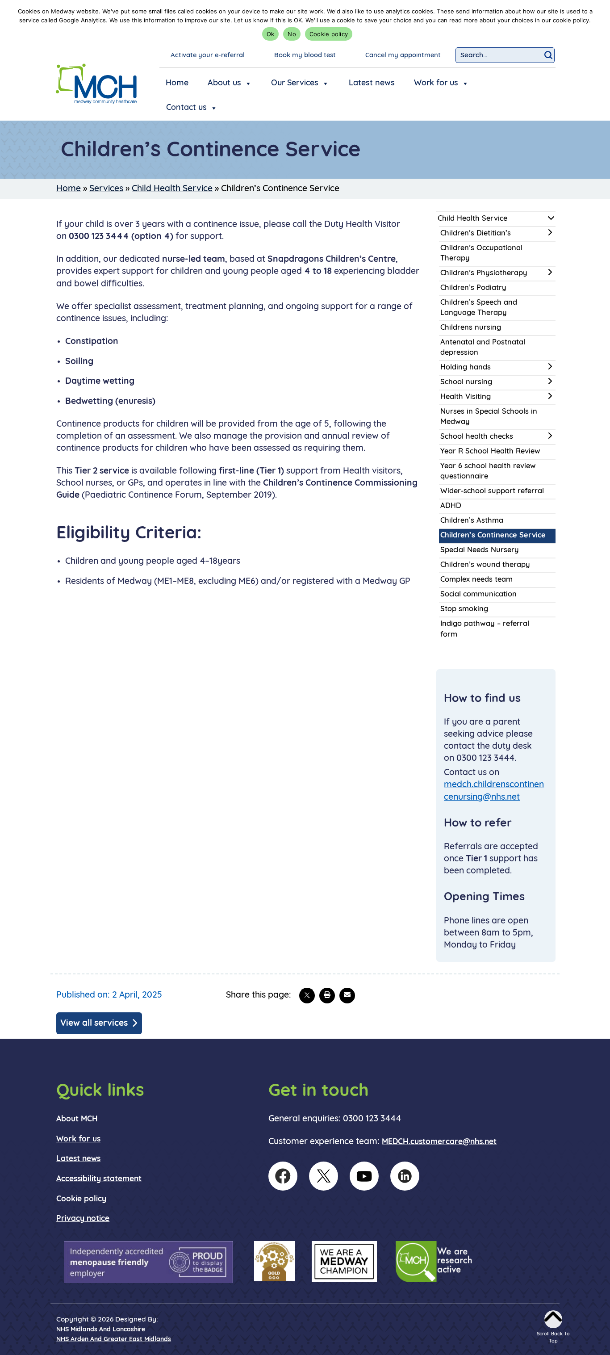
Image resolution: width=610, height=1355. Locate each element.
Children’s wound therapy (485, 565)
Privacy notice (82, 1219)
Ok (271, 34)
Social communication (478, 594)
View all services (94, 1023)
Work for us (436, 84)
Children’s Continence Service (493, 535)
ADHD (450, 506)
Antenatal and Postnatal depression (482, 348)
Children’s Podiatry (473, 288)
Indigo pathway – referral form (484, 629)
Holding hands (465, 367)
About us (224, 84)
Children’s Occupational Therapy (481, 253)
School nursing (466, 382)
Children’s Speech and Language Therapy (478, 308)
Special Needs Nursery (479, 550)
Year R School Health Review (490, 451)
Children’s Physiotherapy (483, 273)
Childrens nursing (470, 327)
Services (106, 189)
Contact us (186, 108)
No (292, 34)
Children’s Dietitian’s (475, 233)
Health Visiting (465, 397)
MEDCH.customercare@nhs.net (439, 1142)
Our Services (294, 84)
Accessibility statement (99, 1179)
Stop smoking (464, 609)
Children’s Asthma (471, 520)
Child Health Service (172, 189)
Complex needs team (476, 579)
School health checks (476, 436)
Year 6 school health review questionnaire (488, 471)
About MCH (77, 1119)
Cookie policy (328, 34)
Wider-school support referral (492, 491)
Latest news (372, 84)
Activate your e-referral (208, 55)
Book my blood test (305, 55)
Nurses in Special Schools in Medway (488, 417)
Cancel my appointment (403, 55)
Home (177, 84)
